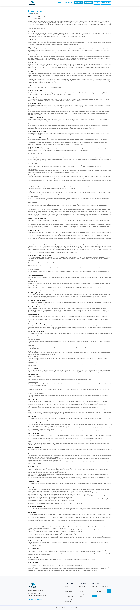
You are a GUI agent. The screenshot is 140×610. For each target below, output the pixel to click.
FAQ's (66, 594)
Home (29, 13)
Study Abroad (106, 3)
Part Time (81, 591)
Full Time (81, 589)
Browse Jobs (82, 586)
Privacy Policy (68, 599)
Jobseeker (79, 3)
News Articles (82, 599)
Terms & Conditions (69, 596)
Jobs (59, 3)
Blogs (80, 596)
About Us (67, 586)
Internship (81, 594)
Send (109, 591)
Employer (89, 3)
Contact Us (67, 589)
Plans (96, 3)
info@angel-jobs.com (36, 599)
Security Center (68, 601)
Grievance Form (69, 591)
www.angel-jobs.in (70, 607)
